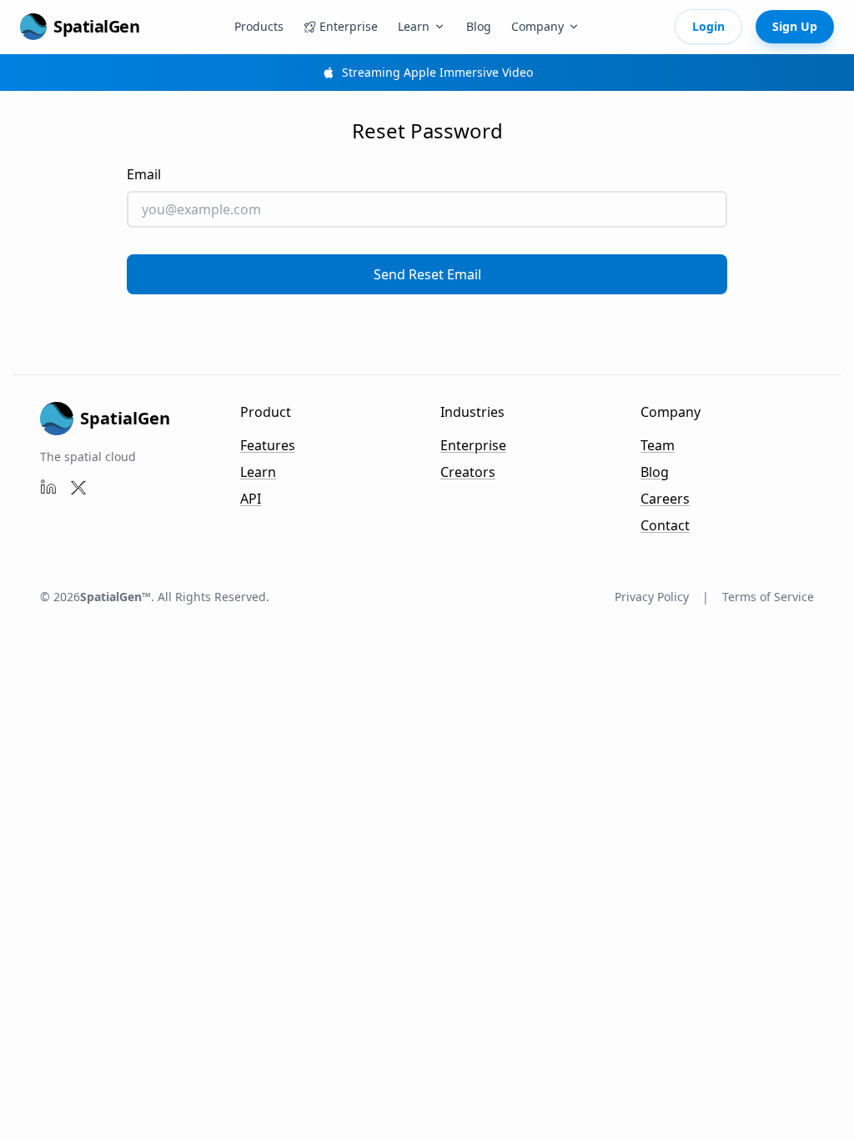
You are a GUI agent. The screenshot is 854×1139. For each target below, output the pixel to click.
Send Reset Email (427, 274)
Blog (478, 26)
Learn (414, 26)
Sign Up (794, 26)
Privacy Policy (652, 597)
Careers (665, 498)
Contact (665, 525)
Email (144, 174)
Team (657, 445)
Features (267, 445)
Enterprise (473, 445)
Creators (467, 472)
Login (708, 26)
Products (259, 26)
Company (537, 26)
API (250, 498)
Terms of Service (768, 597)
